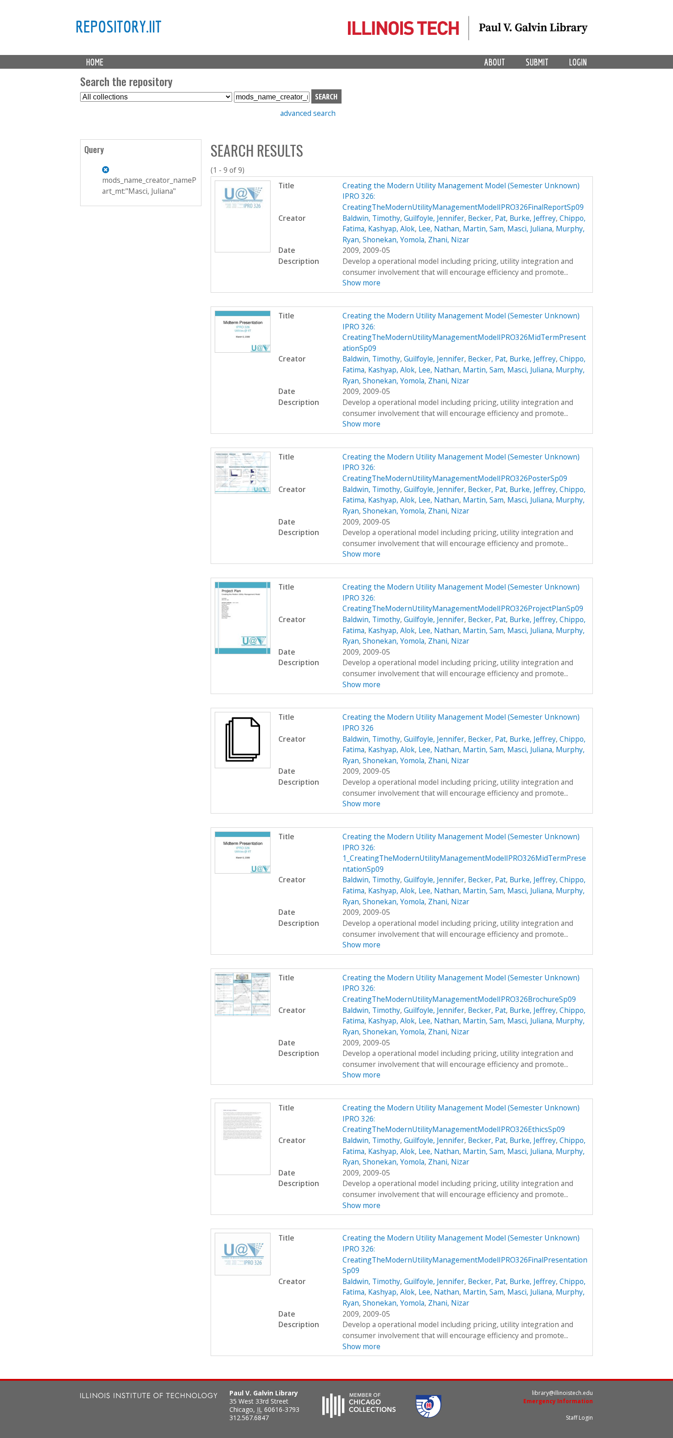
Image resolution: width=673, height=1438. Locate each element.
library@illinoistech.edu (562, 1393)
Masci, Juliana (529, 229)
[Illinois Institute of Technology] (148, 1396)
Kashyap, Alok (391, 229)
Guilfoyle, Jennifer (434, 218)
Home (94, 62)
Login (578, 62)
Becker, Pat (487, 218)
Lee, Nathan (438, 229)
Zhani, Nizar (448, 240)
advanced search (308, 113)
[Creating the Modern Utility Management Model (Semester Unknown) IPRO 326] (243, 765)
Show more (361, 283)
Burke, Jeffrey (533, 218)
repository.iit (119, 26)
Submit (537, 62)
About (494, 62)
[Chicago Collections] (359, 1415)
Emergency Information (558, 1401)
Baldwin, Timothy (371, 218)
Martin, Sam (483, 229)
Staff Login (579, 1418)
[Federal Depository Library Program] (428, 1415)
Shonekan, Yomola (393, 240)
